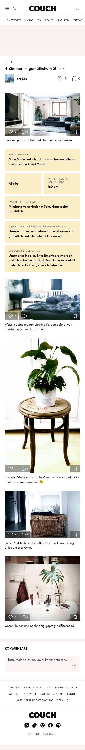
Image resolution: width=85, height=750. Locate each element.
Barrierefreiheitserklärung (34, 700)
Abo (49, 687)
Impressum (62, 687)
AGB (74, 687)
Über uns (13, 687)
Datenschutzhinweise (22, 694)
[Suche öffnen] (15, 8)
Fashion (63, 20)
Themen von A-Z (33, 687)
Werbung (62, 700)
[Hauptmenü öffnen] (7, 8)
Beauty (49, 20)
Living (29, 20)
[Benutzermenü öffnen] (78, 8)
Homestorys (13, 20)
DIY (39, 20)
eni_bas (22, 79)
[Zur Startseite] (42, 8)
